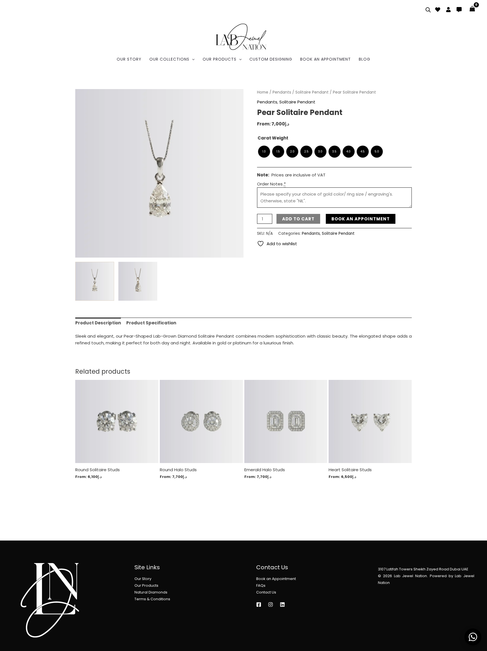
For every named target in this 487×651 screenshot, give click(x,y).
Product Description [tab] (98, 323)
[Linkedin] (282, 604)
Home (262, 92)
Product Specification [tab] (151, 323)
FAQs (260, 585)
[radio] (264, 152)
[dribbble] (459, 9)
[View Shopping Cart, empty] (472, 9)
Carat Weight (273, 138)
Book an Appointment (276, 578)
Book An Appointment (360, 219)
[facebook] (448, 9)
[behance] (437, 9)
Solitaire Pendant (312, 92)
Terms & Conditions (152, 599)
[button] (191, 59)
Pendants (282, 92)
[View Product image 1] (94, 281)
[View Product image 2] (137, 281)
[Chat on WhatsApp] (472, 636)
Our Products (146, 585)
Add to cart (298, 219)
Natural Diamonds (150, 592)
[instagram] (258, 604)
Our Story (142, 578)
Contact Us (266, 592)
